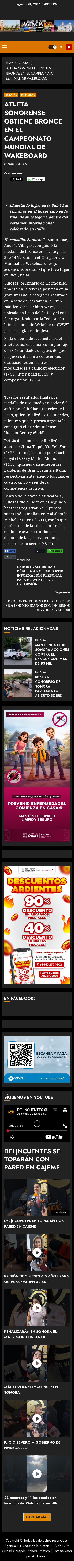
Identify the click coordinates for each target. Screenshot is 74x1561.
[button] (4, 47)
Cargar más (37, 1517)
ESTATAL (11, 95)
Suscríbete (69, 47)
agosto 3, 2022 (18, 164)
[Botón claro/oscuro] (52, 47)
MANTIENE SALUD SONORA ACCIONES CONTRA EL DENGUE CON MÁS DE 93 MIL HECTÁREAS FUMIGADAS (52, 659)
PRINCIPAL (28, 95)
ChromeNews (62, 1551)
